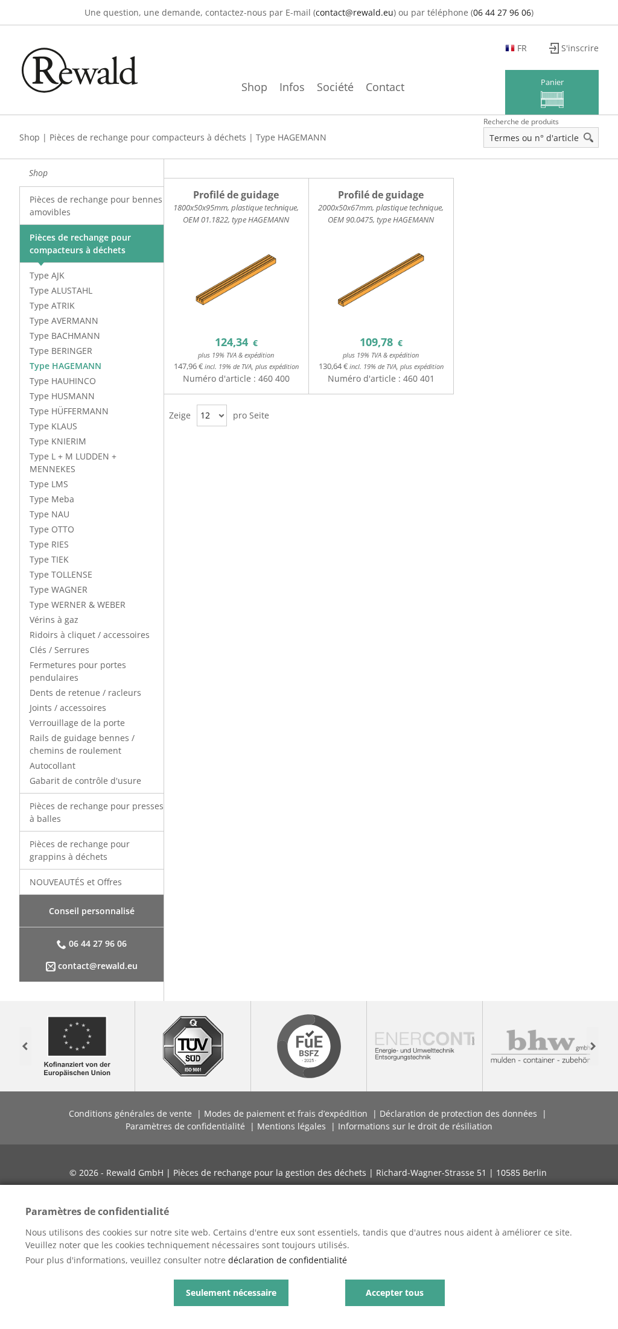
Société (335, 87)
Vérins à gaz (54, 619)
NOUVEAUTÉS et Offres (76, 882)
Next (593, 1046)
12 (205, 415)
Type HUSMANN (62, 396)
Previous (25, 1046)
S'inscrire (580, 48)
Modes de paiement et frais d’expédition (286, 1113)
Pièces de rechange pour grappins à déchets (80, 850)
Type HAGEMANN (291, 137)
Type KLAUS (53, 426)
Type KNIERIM (58, 441)
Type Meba (52, 499)
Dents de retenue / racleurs (85, 692)
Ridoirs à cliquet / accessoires (90, 634)
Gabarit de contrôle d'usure (85, 780)
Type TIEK (49, 559)
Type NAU (49, 514)
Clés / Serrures (59, 649)
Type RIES (49, 544)
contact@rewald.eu (354, 12)
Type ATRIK (52, 305)
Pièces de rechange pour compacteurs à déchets (147, 137)
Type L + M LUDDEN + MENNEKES (73, 462)
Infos (292, 87)
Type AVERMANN (64, 320)
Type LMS (49, 484)
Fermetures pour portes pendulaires (78, 671)
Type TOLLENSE (61, 574)
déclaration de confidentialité (287, 1260)
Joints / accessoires (68, 707)
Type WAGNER (59, 589)
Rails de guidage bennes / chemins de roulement (82, 744)
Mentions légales (291, 1126)
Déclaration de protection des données (458, 1113)
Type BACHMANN (65, 335)
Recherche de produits (521, 121)
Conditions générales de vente (130, 1113)
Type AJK (47, 275)
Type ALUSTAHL (61, 290)
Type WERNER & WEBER (78, 604)
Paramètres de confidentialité (185, 1126)
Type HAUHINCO (63, 381)
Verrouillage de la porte (77, 722)
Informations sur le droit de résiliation (415, 1126)
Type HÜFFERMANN (69, 411)
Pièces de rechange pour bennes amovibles (96, 206)
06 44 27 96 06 (502, 12)
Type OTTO (52, 529)
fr (522, 48)
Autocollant (52, 765)
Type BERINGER (61, 350)
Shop (254, 87)
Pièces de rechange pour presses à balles (97, 812)
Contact (385, 87)
